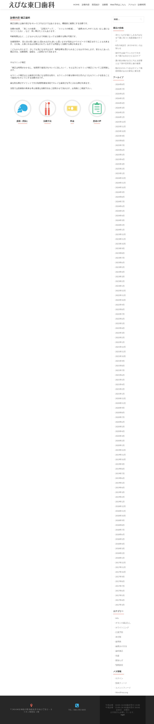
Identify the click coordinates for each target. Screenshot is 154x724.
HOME (76, 4)
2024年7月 (120, 201)
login (123, 714)
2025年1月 (120, 173)
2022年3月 (120, 333)
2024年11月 (120, 183)
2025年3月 (120, 164)
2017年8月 (120, 581)
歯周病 (118, 641)
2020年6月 (120, 422)
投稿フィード (121, 683)
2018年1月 (120, 558)
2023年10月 (120, 243)
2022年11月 (120, 295)
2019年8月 (120, 469)
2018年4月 (120, 544)
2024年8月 (120, 197)
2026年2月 (120, 112)
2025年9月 (120, 136)
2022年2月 (120, 337)
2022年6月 (120, 319)
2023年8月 (120, 253)
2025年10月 (120, 131)
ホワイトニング (122, 627)
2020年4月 (120, 431)
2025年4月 (120, 159)
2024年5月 (120, 211)
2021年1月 (120, 394)
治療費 (105, 4)
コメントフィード (123, 687)
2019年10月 (120, 459)
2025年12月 (120, 122)
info (117, 618)
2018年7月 (120, 530)
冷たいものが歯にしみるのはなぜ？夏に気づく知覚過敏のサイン (128, 38)
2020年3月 (120, 436)
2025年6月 (120, 150)
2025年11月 (120, 126)
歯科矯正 (119, 651)
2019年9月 (120, 464)
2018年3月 (120, 548)
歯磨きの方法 (121, 646)
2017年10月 (120, 572)
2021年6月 (120, 375)
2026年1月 (120, 117)
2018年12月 (120, 506)
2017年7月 (120, 586)
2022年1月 (120, 342)
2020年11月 (120, 403)
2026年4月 (120, 103)
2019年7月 (120, 473)
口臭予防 (119, 632)
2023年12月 (120, 234)
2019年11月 (120, 454)
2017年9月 (120, 576)
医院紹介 (96, 4)
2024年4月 (120, 215)
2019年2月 (120, 497)
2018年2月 (120, 553)
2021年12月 (120, 347)
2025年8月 (120, 140)
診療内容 (86, 4)
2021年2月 (120, 389)
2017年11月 (120, 567)
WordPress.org (121, 692)
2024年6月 (120, 206)
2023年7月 (120, 258)
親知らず (119, 660)
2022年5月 (120, 323)
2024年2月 (120, 225)
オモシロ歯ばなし (123, 623)
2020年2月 (120, 440)
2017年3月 (120, 605)
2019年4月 (120, 487)
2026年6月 (120, 93)
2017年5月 (120, 595)
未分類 (118, 637)
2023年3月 (120, 276)
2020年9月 (120, 408)
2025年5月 (120, 154)
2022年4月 (120, 328)
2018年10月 (120, 515)
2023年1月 (120, 286)
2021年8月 (120, 365)
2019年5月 (120, 483)
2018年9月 (120, 520)
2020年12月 (120, 398)
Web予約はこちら (118, 4)
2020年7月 (120, 417)
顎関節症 (119, 665)
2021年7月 (120, 370)
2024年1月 (120, 229)
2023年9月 (120, 248)
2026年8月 (120, 84)
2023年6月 (120, 262)
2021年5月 (120, 379)
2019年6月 (120, 478)
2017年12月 (120, 562)
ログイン (119, 678)
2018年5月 (120, 539)
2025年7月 (120, 145)
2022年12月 (120, 290)
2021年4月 (120, 384)
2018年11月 (120, 511)
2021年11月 (120, 351)
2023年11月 (120, 239)
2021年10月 (120, 356)
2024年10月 (120, 187)
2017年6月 (120, 590)
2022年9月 (120, 304)
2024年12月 (120, 178)
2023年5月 (120, 267)
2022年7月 (120, 314)
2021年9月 (120, 361)
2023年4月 (120, 272)
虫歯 (117, 655)
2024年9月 (120, 192)
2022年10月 (120, 300)
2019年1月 (120, 501)
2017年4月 (120, 600)
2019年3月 (120, 492)
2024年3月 (120, 220)
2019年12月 (120, 450)
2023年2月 (120, 281)
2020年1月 (120, 445)
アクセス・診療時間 (137, 4)
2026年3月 (120, 108)
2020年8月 (120, 412)
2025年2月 (120, 168)
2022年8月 (120, 309)
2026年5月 (120, 98)
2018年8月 (120, 525)
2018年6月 (120, 534)
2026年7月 (120, 89)
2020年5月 (120, 426)
